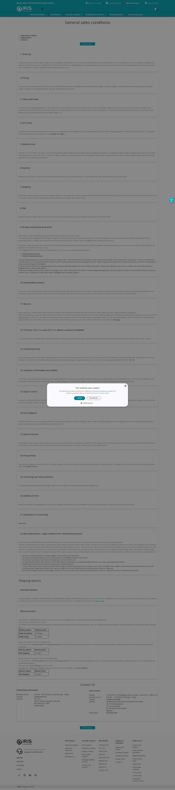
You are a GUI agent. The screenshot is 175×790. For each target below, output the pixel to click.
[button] (87, 403)
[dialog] (87, 395)
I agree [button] (79, 398)
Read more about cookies (101, 393)
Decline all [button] (94, 398)
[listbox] (125, 386)
